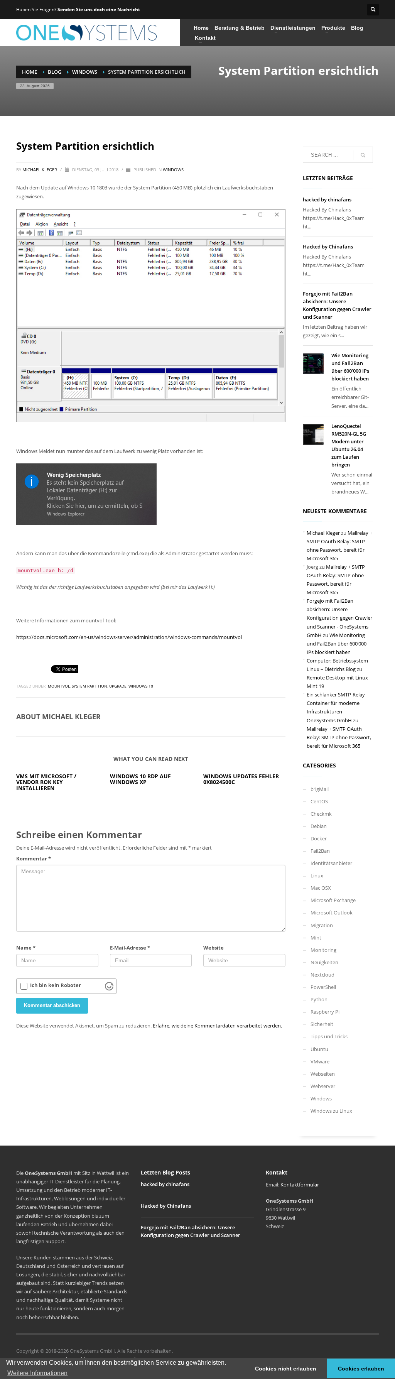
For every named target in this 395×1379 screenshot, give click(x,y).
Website (213, 947)
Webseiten (323, 1073)
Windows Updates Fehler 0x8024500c (241, 779)
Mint (316, 937)
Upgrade (118, 686)
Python (319, 999)
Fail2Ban (320, 850)
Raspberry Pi (325, 1011)
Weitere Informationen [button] (37, 1373)
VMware (320, 1061)
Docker (319, 838)
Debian (319, 826)
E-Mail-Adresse (130, 947)
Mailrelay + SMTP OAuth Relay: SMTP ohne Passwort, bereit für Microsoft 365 (339, 737)
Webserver (323, 1086)
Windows (173, 169)
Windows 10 (140, 686)
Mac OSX (321, 887)
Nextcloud (322, 974)
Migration (322, 925)
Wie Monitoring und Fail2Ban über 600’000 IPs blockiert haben (336, 644)
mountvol (59, 686)
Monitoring (323, 949)
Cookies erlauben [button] (361, 1368)
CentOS (319, 801)
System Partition (89, 686)
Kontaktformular (299, 1184)
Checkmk (321, 813)
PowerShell (323, 987)
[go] (363, 155)
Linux (317, 875)
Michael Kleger (40, 169)
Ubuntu (319, 1049)
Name (25, 947)
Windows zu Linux (331, 1110)
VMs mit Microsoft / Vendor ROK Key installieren (46, 782)
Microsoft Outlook (332, 912)
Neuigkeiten (324, 962)
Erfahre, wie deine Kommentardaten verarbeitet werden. (217, 1025)
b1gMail (320, 789)
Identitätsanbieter (331, 863)
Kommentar (33, 858)
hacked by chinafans (327, 199)
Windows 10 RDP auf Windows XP (140, 779)
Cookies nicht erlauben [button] (285, 1368)
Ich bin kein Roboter (55, 985)
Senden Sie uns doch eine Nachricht (98, 9)
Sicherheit (322, 1024)
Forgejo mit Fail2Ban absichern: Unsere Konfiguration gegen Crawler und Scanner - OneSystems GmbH (339, 617)
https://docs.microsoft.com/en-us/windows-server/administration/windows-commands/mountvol (129, 637)
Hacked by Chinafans (328, 246)
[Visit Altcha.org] (109, 986)
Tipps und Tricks (329, 1036)
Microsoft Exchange (333, 900)
